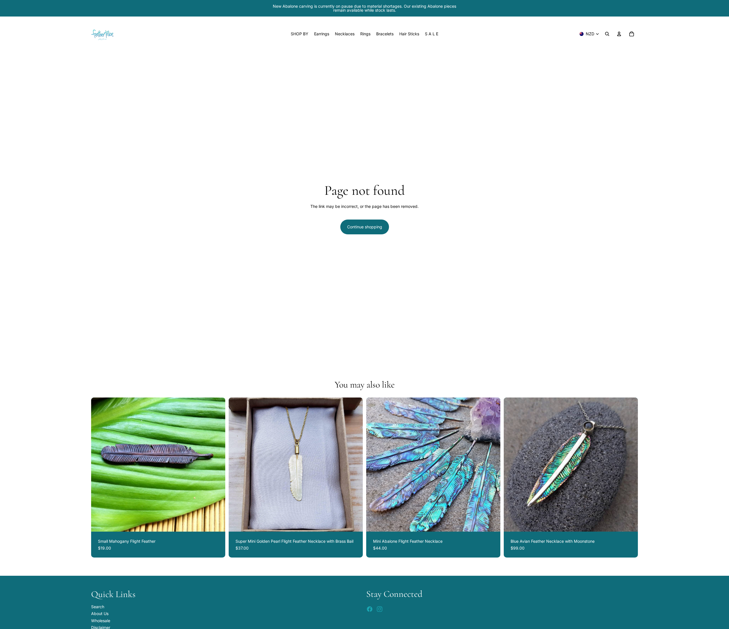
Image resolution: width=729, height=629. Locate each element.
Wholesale (100, 620)
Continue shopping (364, 226)
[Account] (619, 34)
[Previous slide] (99, 464)
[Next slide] (216, 464)
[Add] (216, 523)
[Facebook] (369, 609)
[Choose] (629, 523)
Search (97, 606)
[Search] (607, 34)
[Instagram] (379, 609)
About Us (99, 613)
